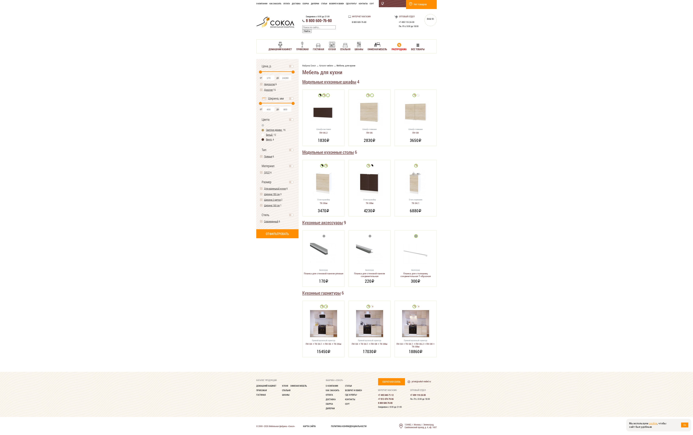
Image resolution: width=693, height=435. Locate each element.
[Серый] (263, 125)
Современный (271, 221)
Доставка (296, 4)
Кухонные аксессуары (322, 222)
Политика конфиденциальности (349, 426)
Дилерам (315, 4)
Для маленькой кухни (275, 188)
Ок (684, 425)
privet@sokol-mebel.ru (421, 381)
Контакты (363, 4)
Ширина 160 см (272, 205)
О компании (261, 4)
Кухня (332, 49)
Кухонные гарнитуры (321, 293)
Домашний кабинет (280, 49)
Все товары (417, 49)
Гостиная (318, 49)
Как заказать (275, 4)
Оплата (286, 4)
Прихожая (302, 49)
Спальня (345, 49)
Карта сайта (309, 426)
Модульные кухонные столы (328, 152)
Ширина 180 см (272, 194)
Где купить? (351, 4)
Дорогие (268, 90)
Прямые (268, 156)
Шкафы (359, 49)
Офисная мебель (377, 49)
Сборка (305, 4)
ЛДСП (267, 172)
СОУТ (372, 4)
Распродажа (399, 49)
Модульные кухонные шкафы (329, 82)
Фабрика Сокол (309, 65)
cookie (653, 423)
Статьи (324, 4)
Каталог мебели (326, 65)
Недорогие (269, 84)
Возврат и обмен (336, 4)
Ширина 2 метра (272, 199)
